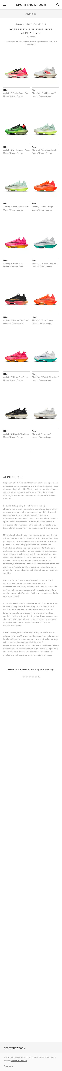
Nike (28, 24)
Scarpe (19, 24)
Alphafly (37, 24)
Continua (8, 1066)
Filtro (31, 14)
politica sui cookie (18, 1060)
